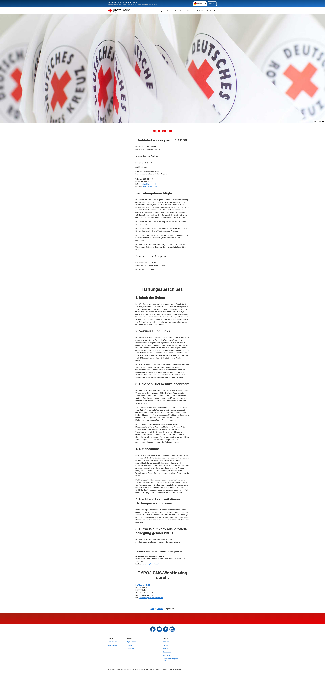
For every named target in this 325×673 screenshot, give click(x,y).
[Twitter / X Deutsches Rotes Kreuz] (165, 629)
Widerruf (165, 648)
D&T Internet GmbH (142, 585)
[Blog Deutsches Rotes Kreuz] (172, 629)
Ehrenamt (170, 11)
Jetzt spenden (112, 642)
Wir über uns (191, 11)
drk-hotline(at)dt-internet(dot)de (151, 597)
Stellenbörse (201, 11)
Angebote (162, 11)
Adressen (166, 642)
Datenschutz (167, 652)
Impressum (166, 655)
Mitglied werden (131, 642)
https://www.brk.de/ (150, 186)
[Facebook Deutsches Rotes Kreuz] (153, 629)
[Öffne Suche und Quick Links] (215, 10)
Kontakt (165, 645)
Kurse (177, 11)
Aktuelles (209, 11)
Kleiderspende (112, 645)
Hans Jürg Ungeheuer (150, 564)
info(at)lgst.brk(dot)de (150, 184)
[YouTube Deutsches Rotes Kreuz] (159, 629)
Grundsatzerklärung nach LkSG (170, 660)
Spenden (183, 11)
